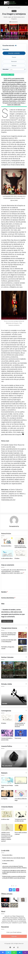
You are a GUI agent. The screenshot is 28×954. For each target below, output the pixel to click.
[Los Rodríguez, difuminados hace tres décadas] (5, 905)
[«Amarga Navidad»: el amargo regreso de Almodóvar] (21, 718)
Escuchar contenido (14, 53)
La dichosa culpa (5, 819)
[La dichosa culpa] (7, 814)
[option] (14, 670)
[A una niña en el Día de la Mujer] (21, 793)
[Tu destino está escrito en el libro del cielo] (21, 814)
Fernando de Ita (14, 21)
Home (11, 8)
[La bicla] (21, 780)
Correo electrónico (8, 598)
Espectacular (18, 738)
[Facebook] (12, 886)
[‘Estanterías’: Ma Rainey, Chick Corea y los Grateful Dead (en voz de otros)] (22, 635)
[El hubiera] (21, 553)
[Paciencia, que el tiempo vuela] (7, 780)
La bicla (16, 785)
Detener (14, 65)
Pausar (14, 57)
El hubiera (17, 558)
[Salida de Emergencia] (10, 3)
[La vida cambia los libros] (7, 553)
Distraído (4, 703)
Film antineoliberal (7, 765)
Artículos (17, 8)
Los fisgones (4, 798)
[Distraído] (14, 900)
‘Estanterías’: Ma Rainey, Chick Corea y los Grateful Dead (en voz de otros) (8, 634)
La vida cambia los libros (7, 558)
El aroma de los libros (6, 545)
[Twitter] (14, 886)
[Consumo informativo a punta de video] (7, 733)
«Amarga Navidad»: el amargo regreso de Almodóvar (20, 724)
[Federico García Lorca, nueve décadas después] (21, 540)
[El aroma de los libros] (7, 540)
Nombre (4, 592)
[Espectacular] (21, 733)
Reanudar (14, 61)
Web (2, 604)
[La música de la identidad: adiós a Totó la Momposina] (22, 642)
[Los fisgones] (7, 793)
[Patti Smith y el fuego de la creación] (22, 649)
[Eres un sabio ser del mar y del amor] (21, 827)
